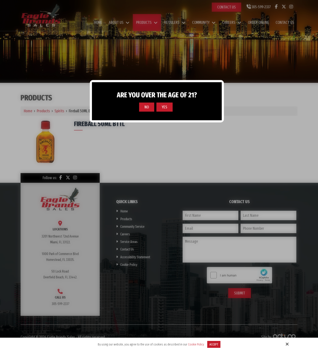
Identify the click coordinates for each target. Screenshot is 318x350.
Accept (213, 344)
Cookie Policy (196, 344)
